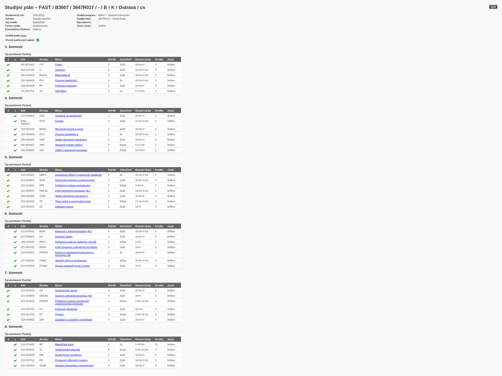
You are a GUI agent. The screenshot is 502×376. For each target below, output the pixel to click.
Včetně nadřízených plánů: (20, 40)
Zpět (493, 6)
